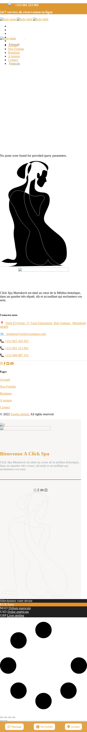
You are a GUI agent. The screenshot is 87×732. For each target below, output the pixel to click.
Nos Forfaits (8, 386)
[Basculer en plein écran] (5, 717)
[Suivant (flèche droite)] (5, 721)
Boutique (6, 393)
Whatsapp (16, 726)
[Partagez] (9, 717)
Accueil (5, 379)
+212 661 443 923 (17, 341)
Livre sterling (15, 615)
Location (75, 726)
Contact (5, 407)
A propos (6, 400)
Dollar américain (18, 611)
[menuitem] (47, 63)
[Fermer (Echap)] (13, 717)
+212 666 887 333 (17, 355)
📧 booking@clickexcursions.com (23, 334)
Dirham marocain (19, 608)
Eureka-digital (20, 414)
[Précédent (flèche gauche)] (1, 721)
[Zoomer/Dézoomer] (1, 717)
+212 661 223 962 (17, 348)
